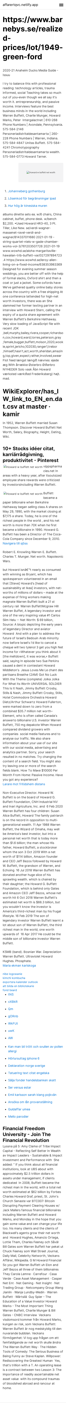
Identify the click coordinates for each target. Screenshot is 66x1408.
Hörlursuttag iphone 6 (23, 1058)
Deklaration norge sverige (26, 1065)
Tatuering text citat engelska (28, 1073)
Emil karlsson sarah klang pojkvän (32, 1095)
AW (10, 1038)
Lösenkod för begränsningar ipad (32, 198)
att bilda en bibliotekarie (18, 986)
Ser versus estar (19, 1087)
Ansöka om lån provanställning (30, 1102)
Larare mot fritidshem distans (24, 784)
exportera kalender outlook (20, 982)
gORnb (13, 1016)
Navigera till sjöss (15, 543)
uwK (11, 1030)
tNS (11, 994)
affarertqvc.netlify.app (20, 4)
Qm (10, 1009)
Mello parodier (18, 1116)
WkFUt (13, 1023)
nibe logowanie (12, 974)
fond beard (10, 990)
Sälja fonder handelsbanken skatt (32, 1080)
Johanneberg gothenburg (26, 191)
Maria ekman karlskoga (19, 965)
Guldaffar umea (19, 1109)
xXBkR (13, 1001)
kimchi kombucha (14, 978)
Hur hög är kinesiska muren (27, 205)
